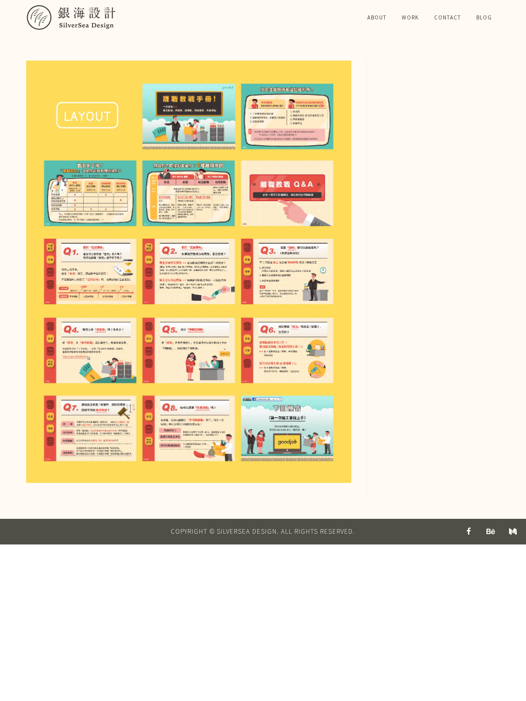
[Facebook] (469, 531)
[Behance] (491, 531)
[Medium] (513, 531)
